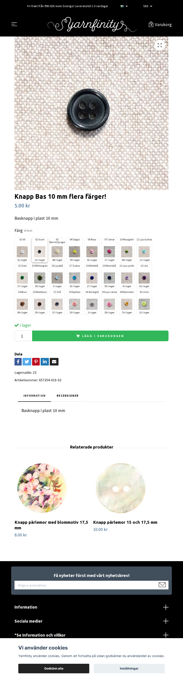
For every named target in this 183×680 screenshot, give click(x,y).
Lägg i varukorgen (103, 336)
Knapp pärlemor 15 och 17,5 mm (125, 522)
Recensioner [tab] (68, 395)
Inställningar (129, 668)
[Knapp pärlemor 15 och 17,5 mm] (130, 488)
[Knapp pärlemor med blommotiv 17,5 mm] (52, 488)
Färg (23, 230)
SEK (146, 6)
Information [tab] (34, 395)
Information (26, 607)
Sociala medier (28, 621)
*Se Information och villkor (40, 635)
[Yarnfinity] (92, 24)
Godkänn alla (53, 668)
